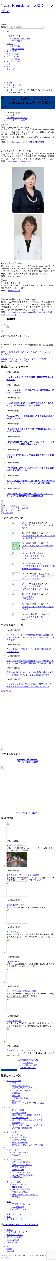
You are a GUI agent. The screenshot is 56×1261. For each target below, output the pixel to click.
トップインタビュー (21, 38)
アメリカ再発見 (19, 1167)
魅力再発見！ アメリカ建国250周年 (23, 875)
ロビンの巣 (17, 1187)
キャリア (11, 69)
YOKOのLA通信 (19, 1137)
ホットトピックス (15, 1219)
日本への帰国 (18, 49)
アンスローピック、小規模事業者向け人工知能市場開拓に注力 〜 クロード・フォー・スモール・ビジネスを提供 (31, 637)
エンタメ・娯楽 (14, 61)
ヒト (9, 64)
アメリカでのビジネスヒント (25, 1088)
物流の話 (16, 1096)
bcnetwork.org (14, 276)
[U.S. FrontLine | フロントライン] (28, 11)
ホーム (10, 1230)
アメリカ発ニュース (21, 1090)
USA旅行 (16, 59)
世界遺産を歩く (19, 1177)
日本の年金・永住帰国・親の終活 (27, 1115)
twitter (9, 1249)
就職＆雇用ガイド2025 (17, 905)
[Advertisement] (28, 19)
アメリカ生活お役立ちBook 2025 (21, 991)
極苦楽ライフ (18, 1123)
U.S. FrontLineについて (17, 1232)
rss (8, 1246)
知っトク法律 (18, 1110)
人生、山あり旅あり (21, 1162)
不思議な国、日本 (20, 1098)
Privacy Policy (13, 1242)
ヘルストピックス (20, 1152)
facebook (10, 1251)
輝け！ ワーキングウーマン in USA (28, 1103)
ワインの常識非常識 (21, 1189)
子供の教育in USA (20, 1142)
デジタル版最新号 (15, 1237)
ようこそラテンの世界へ (23, 1175)
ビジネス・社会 (14, 36)
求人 (9, 1217)
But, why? (16, 1100)
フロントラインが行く (22, 1165)
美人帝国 (16, 1155)
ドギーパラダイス (20, 1118)
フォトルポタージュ (21, 1172)
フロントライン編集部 (17, 120)
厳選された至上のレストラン (25, 1194)
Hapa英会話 (17, 1135)
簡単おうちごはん (20, 1192)
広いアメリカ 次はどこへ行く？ (27, 1125)
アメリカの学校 (19, 1140)
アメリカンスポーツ (21, 1204)
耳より (10, 66)
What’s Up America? (20, 1085)
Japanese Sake (13, 961)
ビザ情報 (16, 46)
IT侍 (14, 1083)
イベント (11, 87)
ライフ (10, 44)
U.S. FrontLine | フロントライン (27, 1255)
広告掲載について (15, 1235)
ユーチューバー (14, 1021)
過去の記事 (6, 691)
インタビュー (18, 1207)
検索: (3, 27)
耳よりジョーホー (15, 85)
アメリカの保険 (19, 1112)
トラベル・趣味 (14, 56)
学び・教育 (12, 51)
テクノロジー (18, 41)
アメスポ (16, 1197)
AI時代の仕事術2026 (16, 845)
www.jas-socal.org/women (19, 161)
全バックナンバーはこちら (28, 813)
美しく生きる (13, 932)
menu (3, 24)
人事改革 (16, 1093)
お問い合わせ (13, 1240)
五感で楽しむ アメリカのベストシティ (24, 1050)
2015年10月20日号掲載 (17, 118)
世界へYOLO (18, 1170)
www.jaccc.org (14, 291)
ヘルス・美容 (13, 54)
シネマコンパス (19, 1184)
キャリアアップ (19, 1209)
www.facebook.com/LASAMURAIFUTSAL (25, 142)
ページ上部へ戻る (9, 1070)
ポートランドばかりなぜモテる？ (27, 1120)
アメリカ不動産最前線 (22, 1128)
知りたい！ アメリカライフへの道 (27, 1145)
